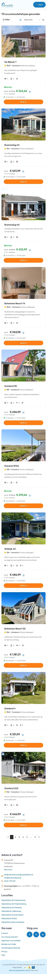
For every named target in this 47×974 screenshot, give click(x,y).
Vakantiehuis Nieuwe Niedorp (12, 922)
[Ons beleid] (20, 19)
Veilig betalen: (17, 967)
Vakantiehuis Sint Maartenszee (13, 900)
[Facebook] (29, 934)
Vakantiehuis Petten (9, 918)
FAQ (3, 955)
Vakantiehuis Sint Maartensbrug (13, 904)
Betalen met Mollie (8, 944)
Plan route (8, 869)
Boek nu (23, 102)
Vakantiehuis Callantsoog (11, 911)
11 (35, 837)
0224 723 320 (10, 881)
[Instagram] (36, 934)
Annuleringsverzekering (10, 948)
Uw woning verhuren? (9, 937)
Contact (4, 933)
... (31, 837)
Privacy (4, 951)
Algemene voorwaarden (11, 940)
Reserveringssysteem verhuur (20, 970)
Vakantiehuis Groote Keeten (12, 915)
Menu (40, 5)
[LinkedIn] (43, 934)
